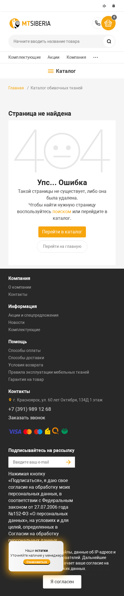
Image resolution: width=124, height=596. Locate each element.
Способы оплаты (24, 350)
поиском (61, 211)
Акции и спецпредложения (33, 315)
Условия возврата (25, 365)
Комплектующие (24, 57)
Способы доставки (26, 357)
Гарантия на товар (26, 379)
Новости (16, 322)
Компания (76, 57)
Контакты (17, 294)
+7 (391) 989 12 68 (98, 23)
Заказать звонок (26, 417)
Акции (54, 57)
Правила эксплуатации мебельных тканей (48, 372)
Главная (16, 88)
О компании (19, 287)
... (95, 56)
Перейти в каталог (62, 232)
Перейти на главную (62, 246)
